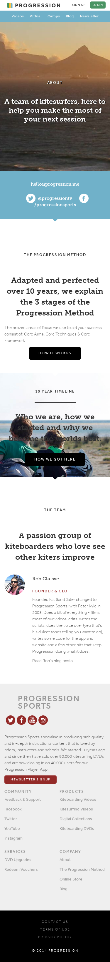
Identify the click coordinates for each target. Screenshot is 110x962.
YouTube (12, 828)
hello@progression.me (55, 184)
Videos (17, 16)
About (65, 859)
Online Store (71, 879)
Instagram (13, 838)
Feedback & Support (22, 799)
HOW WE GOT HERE (54, 459)
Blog (70, 16)
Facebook (13, 809)
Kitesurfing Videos (76, 809)
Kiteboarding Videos (78, 799)
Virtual (36, 16)
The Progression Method (82, 869)
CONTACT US (55, 921)
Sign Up (79, 5)
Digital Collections (76, 818)
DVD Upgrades (17, 859)
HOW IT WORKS (55, 352)
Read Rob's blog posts (52, 660)
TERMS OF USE (55, 929)
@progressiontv (55, 198)
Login (98, 5)
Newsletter (89, 16)
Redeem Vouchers (21, 869)
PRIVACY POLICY (55, 937)
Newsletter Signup (30, 779)
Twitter (10, 818)
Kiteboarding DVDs (77, 828)
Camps (54, 16)
